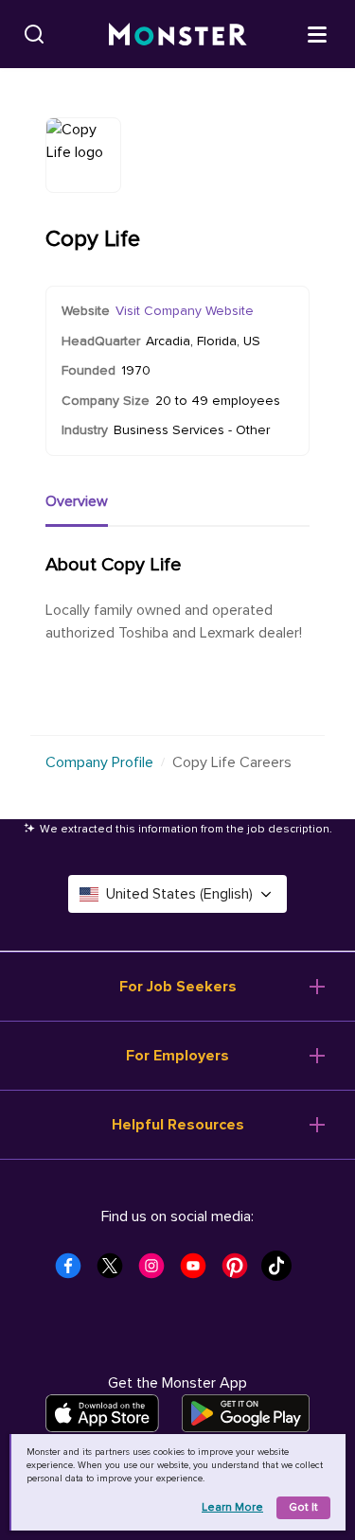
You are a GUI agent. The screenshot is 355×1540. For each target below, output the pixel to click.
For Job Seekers (178, 986)
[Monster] (178, 34)
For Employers (177, 1055)
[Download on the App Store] (102, 1413)
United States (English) (179, 893)
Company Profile (99, 762)
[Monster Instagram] (157, 1271)
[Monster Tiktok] (282, 1271)
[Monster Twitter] (115, 1271)
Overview (76, 501)
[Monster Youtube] (199, 1271)
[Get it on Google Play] (245, 1413)
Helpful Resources (178, 1124)
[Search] (34, 34)
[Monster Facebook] (74, 1271)
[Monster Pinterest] (240, 1271)
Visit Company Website (184, 311)
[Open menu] (317, 33)
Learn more (232, 1507)
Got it (303, 1507)
